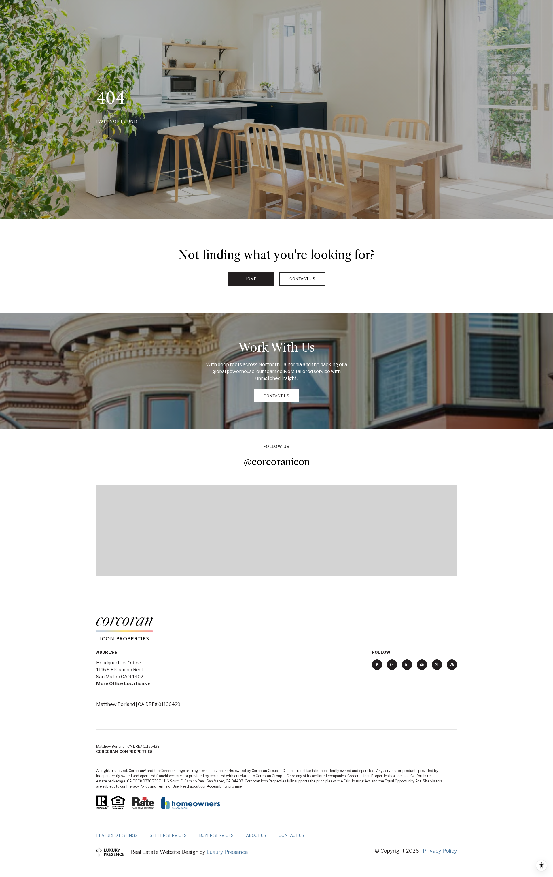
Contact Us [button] (302, 278)
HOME (251, 278)
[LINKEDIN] (407, 664)
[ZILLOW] (452, 664)
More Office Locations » (123, 683)
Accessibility (217, 786)
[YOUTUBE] (422, 664)
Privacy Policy (137, 786)
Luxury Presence (227, 852)
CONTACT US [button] (276, 395)
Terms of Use (168, 786)
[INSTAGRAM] (392, 664)
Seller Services (168, 835)
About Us (256, 835)
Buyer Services (216, 835)
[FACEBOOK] (377, 664)
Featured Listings (116, 835)
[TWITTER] (437, 664)
